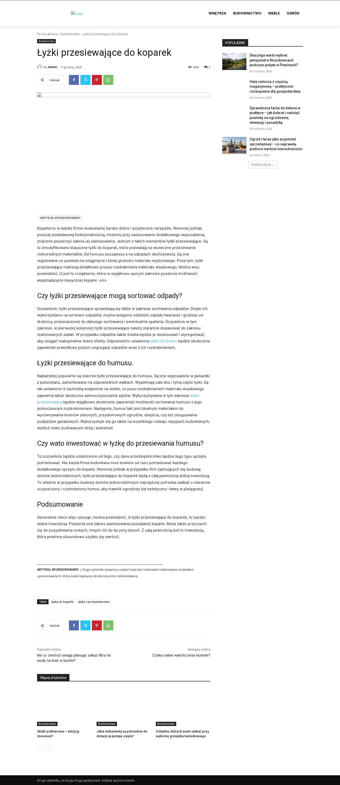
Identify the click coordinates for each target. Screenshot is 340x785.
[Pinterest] (97, 80)
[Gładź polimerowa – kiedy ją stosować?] (64, 707)
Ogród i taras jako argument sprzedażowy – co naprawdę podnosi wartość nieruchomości (276, 144)
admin (52, 67)
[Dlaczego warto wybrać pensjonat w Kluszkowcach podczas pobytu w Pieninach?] (234, 61)
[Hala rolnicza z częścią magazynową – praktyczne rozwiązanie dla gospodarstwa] (234, 87)
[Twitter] (85, 80)
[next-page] (48, 748)
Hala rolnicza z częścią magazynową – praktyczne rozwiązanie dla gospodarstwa (275, 86)
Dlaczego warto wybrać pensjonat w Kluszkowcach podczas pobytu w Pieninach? (274, 60)
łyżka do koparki (62, 602)
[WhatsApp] (108, 80)
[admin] (40, 66)
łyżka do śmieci (163, 341)
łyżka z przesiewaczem (94, 602)
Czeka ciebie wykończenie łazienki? (181, 655)
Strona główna (47, 34)
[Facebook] (74, 80)
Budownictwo (70, 34)
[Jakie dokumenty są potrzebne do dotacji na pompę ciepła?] (124, 707)
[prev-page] (40, 748)
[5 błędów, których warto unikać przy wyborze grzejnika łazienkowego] (183, 707)
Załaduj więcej (261, 164)
